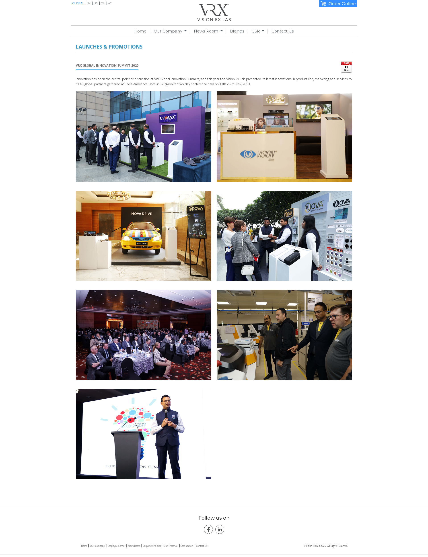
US (96, 3)
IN (89, 3)
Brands (237, 31)
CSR (256, 31)
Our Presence (170, 545)
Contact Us (283, 31)
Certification (187, 545)
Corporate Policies (152, 545)
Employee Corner (116, 545)
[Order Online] (338, 3)
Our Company (168, 31)
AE (110, 3)
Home (140, 31)
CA (103, 3)
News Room (206, 31)
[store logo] (214, 12)
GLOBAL (78, 3)
